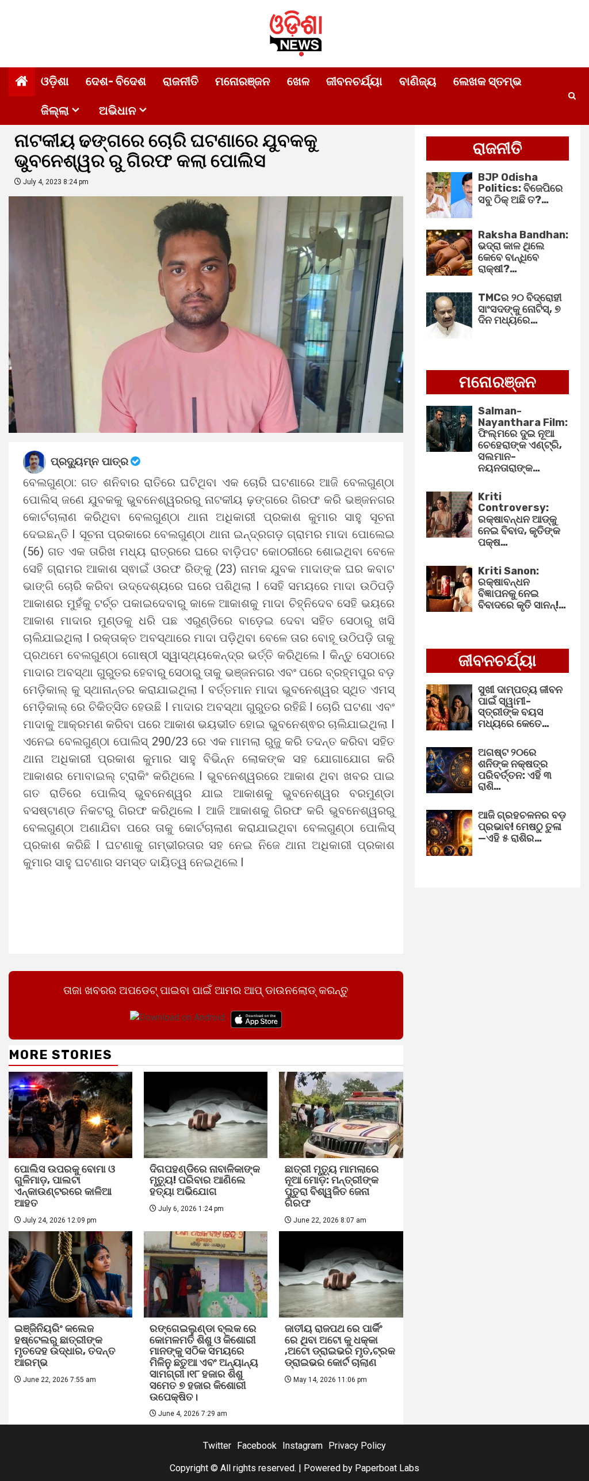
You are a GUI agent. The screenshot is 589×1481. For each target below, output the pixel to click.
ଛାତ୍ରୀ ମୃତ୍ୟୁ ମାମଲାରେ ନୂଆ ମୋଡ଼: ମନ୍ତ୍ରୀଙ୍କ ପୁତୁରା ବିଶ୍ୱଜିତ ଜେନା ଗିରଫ (332, 1186)
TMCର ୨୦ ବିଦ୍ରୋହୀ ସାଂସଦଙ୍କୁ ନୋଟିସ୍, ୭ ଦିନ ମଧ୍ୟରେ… (520, 309)
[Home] (22, 82)
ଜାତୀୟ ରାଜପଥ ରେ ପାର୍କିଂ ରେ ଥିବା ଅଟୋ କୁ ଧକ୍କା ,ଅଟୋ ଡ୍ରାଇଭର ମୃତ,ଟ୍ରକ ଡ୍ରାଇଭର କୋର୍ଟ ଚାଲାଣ (340, 1345)
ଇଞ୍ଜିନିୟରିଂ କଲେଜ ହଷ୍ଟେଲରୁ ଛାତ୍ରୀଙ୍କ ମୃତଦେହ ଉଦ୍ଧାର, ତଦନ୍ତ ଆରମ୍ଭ (65, 1345)
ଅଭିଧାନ (117, 110)
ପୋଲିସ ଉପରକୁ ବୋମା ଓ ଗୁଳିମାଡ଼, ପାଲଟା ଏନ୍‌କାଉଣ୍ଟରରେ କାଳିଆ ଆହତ (64, 1186)
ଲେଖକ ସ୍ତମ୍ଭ (487, 81)
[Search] (572, 96)
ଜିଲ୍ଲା (55, 110)
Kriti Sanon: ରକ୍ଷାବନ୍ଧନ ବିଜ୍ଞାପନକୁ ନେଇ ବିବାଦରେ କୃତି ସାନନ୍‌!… (522, 588)
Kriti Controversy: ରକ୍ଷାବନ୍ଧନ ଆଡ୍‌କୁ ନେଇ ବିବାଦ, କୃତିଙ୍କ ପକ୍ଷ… (519, 519)
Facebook (257, 1445)
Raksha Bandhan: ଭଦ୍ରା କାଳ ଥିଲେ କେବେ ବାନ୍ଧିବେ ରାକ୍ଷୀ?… (523, 252)
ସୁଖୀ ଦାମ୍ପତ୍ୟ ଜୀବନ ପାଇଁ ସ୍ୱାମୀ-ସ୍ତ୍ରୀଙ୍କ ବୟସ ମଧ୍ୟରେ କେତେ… (520, 706)
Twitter (217, 1445)
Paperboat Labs (387, 1468)
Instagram (302, 1445)
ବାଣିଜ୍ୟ (418, 81)
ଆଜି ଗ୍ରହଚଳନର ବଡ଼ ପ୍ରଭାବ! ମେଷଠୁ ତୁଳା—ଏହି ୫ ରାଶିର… (522, 826)
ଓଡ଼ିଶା (55, 81)
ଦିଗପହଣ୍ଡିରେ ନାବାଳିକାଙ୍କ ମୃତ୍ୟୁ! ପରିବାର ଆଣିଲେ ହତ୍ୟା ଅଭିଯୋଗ (205, 1180)
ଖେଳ (298, 81)
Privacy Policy (357, 1445)
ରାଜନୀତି (180, 81)
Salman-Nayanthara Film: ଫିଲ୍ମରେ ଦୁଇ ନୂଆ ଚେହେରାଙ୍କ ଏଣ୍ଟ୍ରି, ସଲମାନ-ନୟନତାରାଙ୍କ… (523, 439)
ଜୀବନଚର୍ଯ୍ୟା (354, 81)
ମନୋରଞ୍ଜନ (242, 81)
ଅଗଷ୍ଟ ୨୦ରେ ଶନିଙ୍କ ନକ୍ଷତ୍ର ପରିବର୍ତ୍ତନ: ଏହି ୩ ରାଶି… (515, 769)
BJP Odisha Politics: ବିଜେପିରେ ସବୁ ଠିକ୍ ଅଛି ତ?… (520, 189)
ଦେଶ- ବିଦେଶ (116, 81)
